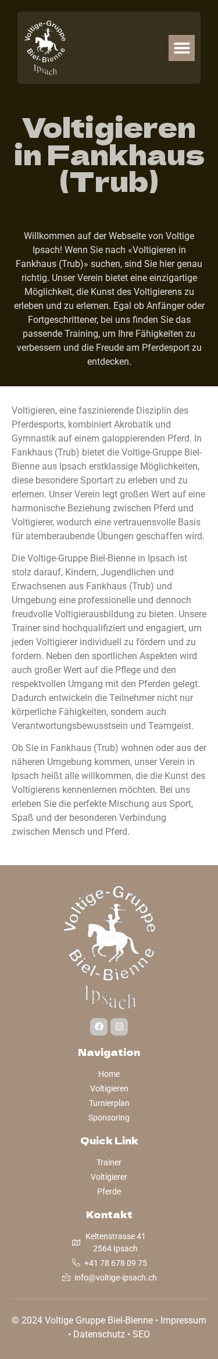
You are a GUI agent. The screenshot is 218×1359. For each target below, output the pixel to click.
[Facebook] (99, 1027)
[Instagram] (119, 1027)
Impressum (183, 1320)
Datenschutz (99, 1334)
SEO (141, 1334)
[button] (182, 48)
